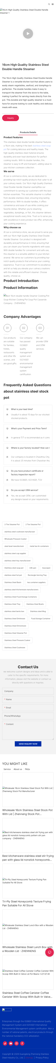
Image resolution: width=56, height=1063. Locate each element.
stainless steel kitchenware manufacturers (21, 589)
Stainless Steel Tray (12, 604)
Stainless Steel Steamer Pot (15, 633)
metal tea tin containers (39, 546)
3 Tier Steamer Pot (12, 524)
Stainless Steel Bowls (35, 604)
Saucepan (46, 568)
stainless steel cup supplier (15, 553)
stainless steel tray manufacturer (17, 561)
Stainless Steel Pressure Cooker (17, 640)
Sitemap (29, 1057)
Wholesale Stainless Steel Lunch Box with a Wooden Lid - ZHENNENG (27, 949)
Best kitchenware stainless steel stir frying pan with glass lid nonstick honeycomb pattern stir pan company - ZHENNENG (28, 858)
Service (7, 769)
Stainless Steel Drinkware (14, 618)
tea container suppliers (36, 582)
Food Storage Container (40, 618)
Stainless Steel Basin (12, 582)
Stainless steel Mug (38, 611)
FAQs (27, 769)
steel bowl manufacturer (14, 546)
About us (18, 769)
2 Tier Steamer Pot (33, 524)
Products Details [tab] (28, 132)
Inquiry (10, 118)
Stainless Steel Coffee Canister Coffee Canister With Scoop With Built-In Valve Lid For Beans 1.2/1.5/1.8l (26, 995)
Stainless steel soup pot (13, 568)
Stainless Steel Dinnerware (15, 626)
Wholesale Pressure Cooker (15, 539)
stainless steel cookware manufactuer (19, 532)
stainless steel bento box (14, 611)
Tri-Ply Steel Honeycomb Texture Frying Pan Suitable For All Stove (26, 903)
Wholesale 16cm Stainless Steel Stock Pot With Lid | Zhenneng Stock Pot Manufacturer (27, 812)
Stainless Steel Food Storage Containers (20, 597)
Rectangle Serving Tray (37, 575)
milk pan (32, 568)
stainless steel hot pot (13, 575)
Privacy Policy (42, 1057)
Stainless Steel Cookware (14, 647)
